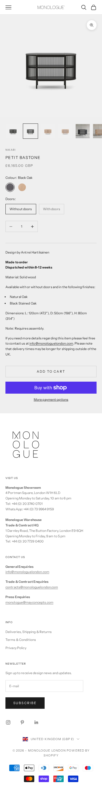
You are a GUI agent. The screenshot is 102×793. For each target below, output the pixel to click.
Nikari (10, 149)
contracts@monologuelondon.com (31, 587)
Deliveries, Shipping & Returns (28, 632)
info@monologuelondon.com (27, 572)
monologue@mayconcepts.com (29, 602)
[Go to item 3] (47, 131)
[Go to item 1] (13, 131)
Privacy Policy (15, 648)
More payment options (51, 399)
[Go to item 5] (82, 131)
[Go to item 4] (65, 131)
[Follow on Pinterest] (22, 722)
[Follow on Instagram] (8, 722)
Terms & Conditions (20, 640)
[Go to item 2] (30, 131)
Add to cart (51, 371)
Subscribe (25, 703)
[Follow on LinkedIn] (36, 722)
